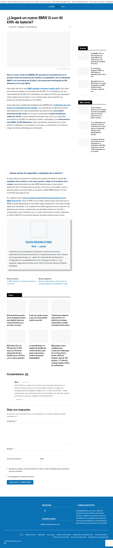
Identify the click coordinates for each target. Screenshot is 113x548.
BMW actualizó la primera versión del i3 (43, 88)
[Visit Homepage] (56, 6)
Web (42, 459)
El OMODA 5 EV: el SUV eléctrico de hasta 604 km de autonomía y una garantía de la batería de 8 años (98, 58)
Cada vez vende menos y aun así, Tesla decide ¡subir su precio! (38, 317)
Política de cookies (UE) (61, 537)
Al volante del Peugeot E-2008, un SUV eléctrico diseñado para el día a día (98, 72)
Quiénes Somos (30, 535)
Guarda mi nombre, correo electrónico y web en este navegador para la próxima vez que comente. (39, 470)
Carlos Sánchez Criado (39, 241)
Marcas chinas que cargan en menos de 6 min (20, 2)
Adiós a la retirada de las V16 (80, 2)
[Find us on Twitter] (45, 510)
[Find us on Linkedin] (60, 511)
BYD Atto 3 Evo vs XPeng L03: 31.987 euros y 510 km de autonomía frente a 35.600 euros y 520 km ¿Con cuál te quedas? (16, 351)
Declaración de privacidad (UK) (98, 537)
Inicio (21, 535)
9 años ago (25, 382)
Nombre (10, 449)
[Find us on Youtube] (56, 511)
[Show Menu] (6, 6)
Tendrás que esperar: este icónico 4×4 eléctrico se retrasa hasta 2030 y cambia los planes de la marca (60, 320)
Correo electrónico (14, 459)
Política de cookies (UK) (78, 537)
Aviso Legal (50, 535)
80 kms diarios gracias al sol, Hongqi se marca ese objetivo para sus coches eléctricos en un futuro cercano (16, 320)
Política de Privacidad (64, 535)
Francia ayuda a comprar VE (96, 2)
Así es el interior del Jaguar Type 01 (61, 2)
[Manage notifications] (5, 543)
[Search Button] (107, 6)
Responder (19, 399)
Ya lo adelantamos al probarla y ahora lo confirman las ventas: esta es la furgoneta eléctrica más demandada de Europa (98, 128)
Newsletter (41, 535)
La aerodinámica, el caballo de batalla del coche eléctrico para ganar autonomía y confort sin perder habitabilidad (37, 351)
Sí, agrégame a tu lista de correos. (21, 476)
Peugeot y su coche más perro (42, 2)
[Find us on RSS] (53, 511)
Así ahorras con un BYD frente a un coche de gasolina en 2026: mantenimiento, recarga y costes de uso (98, 86)
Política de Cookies (101, 535)
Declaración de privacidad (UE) (83, 535)
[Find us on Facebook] (41, 511)
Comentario (12, 421)
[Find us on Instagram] (49, 511)
